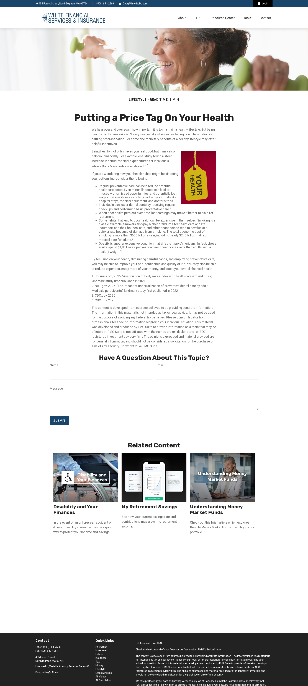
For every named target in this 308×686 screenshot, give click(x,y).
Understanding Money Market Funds (216, 509)
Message (56, 388)
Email (159, 365)
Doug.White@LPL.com (135, 3)
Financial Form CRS (151, 643)
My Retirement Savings (149, 507)
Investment (102, 650)
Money (99, 665)
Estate (99, 654)
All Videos (101, 676)
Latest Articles (104, 672)
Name (54, 365)
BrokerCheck (214, 649)
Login (265, 3)
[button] (182, 17)
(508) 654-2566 (105, 3)
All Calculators (104, 680)
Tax (98, 661)
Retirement (102, 646)
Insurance (101, 657)
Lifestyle (100, 669)
